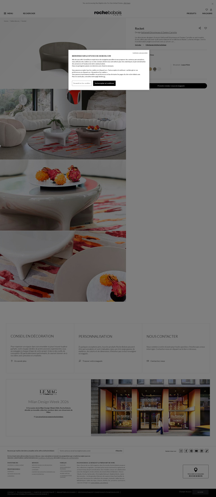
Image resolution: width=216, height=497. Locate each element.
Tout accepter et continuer (104, 83)
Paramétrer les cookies (81, 83)
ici (104, 76)
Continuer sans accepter (140, 53)
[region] (109, 70)
